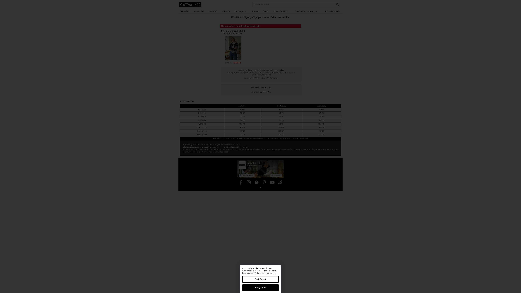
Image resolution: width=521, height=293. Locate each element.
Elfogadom (260, 287)
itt (273, 273)
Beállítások (260, 279)
